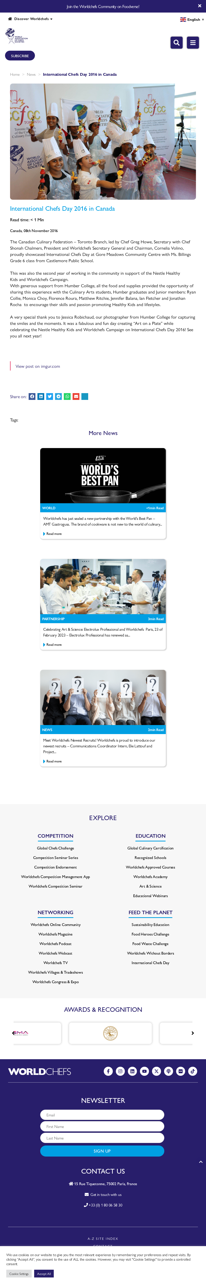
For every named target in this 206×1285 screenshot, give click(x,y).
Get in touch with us (104, 1194)
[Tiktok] (192, 1071)
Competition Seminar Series (55, 857)
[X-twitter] (156, 1071)
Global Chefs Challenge (55, 848)
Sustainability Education (150, 924)
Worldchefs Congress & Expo (55, 981)
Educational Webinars (150, 895)
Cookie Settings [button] (19, 1273)
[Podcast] (168, 1071)
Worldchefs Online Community (56, 924)
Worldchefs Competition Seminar (55, 886)
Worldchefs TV (55, 962)
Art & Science (150, 886)
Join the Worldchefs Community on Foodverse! (103, 6)
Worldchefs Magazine (55, 934)
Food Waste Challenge (150, 943)
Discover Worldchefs (30, 18)
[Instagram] (120, 1071)
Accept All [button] (44, 1273)
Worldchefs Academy (150, 876)
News (31, 74)
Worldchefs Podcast (55, 943)
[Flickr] (180, 1071)
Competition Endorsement (55, 867)
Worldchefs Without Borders (150, 953)
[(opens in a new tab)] (71, 1033)
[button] (32, 396)
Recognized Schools (150, 857)
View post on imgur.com (38, 366)
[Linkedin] (132, 1071)
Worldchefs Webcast (55, 953)
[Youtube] (144, 1071)
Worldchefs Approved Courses (150, 867)
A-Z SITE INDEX (103, 1238)
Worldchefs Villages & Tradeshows (55, 972)
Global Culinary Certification (150, 848)
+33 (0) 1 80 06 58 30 (105, 1205)
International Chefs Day (150, 962)
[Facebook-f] (108, 1071)
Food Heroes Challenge (150, 934)
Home (15, 74)
